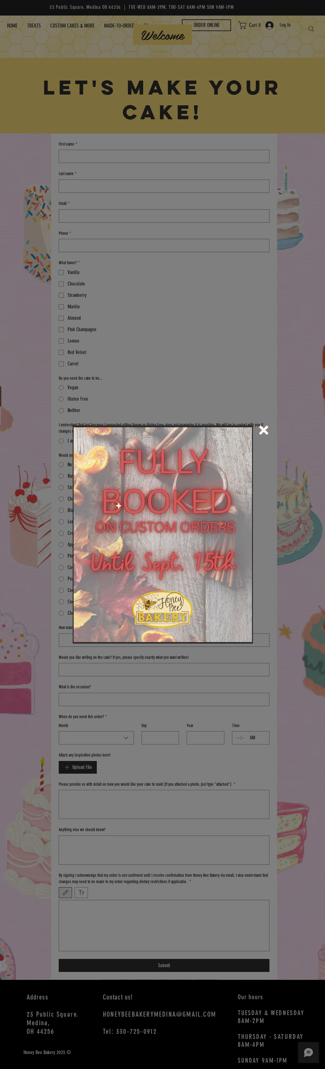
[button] (264, 430)
